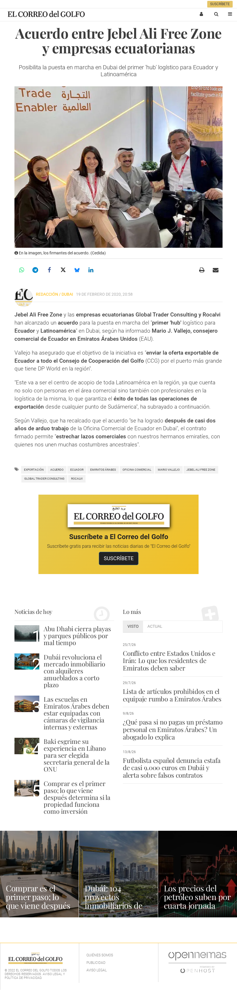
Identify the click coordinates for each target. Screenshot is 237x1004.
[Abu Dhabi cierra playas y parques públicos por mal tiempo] (26, 633)
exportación (34, 469)
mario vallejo (169, 469)
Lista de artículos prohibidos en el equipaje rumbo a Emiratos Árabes (172, 695)
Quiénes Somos (99, 955)
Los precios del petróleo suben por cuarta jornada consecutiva (197, 901)
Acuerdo (57, 469)
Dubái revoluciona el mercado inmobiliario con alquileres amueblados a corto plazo (74, 671)
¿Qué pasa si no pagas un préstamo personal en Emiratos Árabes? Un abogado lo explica (173, 729)
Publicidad (95, 963)
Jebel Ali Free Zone (200, 469)
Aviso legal (96, 970)
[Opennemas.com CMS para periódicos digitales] (197, 962)
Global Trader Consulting (44, 478)
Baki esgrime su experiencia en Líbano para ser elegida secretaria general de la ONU (77, 755)
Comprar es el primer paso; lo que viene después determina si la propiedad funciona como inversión (77, 797)
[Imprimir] (202, 270)
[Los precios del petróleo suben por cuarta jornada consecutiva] (197, 874)
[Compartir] (21, 270)
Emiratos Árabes (103, 469)
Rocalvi (77, 478)
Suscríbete (220, 4)
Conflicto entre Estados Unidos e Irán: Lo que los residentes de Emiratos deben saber (169, 661)
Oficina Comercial (137, 469)
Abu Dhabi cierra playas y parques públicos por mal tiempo (77, 635)
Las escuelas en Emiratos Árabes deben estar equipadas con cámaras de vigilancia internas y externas (76, 713)
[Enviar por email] (216, 270)
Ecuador (77, 469)
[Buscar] (216, 14)
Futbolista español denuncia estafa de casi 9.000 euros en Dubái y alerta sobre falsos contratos (171, 768)
